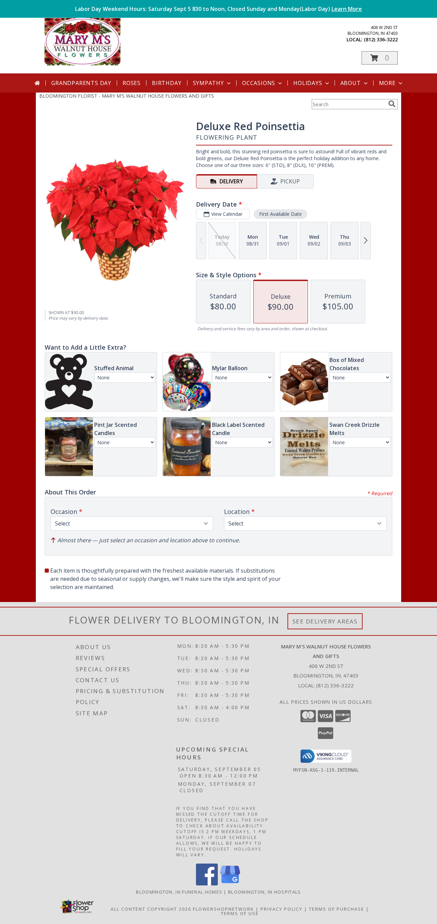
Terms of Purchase (336, 909)
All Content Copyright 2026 (151, 909)
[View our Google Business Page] (230, 883)
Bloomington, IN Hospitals (264, 892)
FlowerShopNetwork (223, 909)
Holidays (307, 83)
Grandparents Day (81, 83)
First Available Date (280, 214)
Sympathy (208, 83)
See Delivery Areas (325, 621)
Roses (132, 83)
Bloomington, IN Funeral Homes (179, 892)
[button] (380, 58)
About (350, 83)
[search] (391, 104)
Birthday (166, 83)
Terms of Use (240, 913)
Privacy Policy (281, 909)
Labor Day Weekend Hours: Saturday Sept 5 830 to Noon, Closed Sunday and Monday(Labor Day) (218, 9)
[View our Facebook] (207, 883)
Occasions (258, 83)
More (387, 83)
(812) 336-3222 (381, 39)
